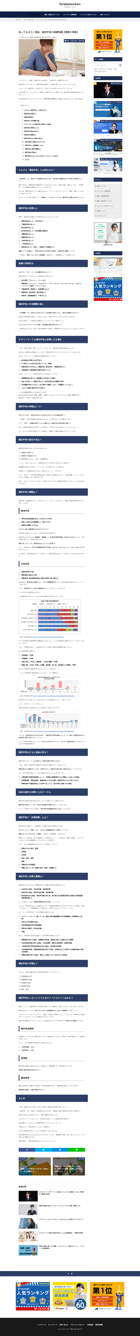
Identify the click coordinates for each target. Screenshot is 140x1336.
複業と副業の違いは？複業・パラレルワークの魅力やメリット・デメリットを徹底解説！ (62, 1247)
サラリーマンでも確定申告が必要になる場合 (36, 124)
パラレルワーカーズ (76, 1329)
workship (110, 69)
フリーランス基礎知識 (70, 14)
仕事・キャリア (105, 14)
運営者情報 (99, 1325)
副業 (96, 69)
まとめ (25, 159)
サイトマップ (52, 1325)
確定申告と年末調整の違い (31, 120)
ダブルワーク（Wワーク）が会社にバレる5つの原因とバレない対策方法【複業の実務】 (61, 1193)
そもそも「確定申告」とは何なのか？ (34, 110)
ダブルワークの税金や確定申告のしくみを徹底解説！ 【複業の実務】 (61, 1233)
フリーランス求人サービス (88, 14)
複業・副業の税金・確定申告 (49, 37)
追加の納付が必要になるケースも (33, 142)
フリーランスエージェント (100, 71)
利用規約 (90, 1325)
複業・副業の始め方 (117, 83)
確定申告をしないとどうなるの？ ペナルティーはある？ (40, 156)
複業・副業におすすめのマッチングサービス (111, 121)
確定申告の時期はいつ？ (30, 127)
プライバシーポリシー (77, 1325)
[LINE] (76, 1150)
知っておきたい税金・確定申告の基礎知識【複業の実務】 (52, 19)
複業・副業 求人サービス (51, 14)
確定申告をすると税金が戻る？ (32, 138)
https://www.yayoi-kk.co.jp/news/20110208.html (48, 637)
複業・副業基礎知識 (35, 14)
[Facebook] (27, 1150)
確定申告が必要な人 (29, 113)
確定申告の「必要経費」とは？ (33, 145)
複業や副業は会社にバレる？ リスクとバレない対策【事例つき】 (60, 1206)
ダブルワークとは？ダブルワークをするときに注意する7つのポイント (61, 1219)
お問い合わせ (63, 1325)
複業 (115, 69)
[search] (120, 65)
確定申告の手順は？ (29, 152)
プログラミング (101, 216)
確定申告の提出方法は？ (30, 131)
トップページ (41, 1325)
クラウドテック (102, 69)
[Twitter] (43, 1150)
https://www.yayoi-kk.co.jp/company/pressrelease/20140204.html (53, 696)
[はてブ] (60, 1150)
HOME (19, 19)
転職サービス (101, 211)
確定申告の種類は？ (29, 134)
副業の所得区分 (28, 117)
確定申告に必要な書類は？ (31, 149)
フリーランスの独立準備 (116, 102)
